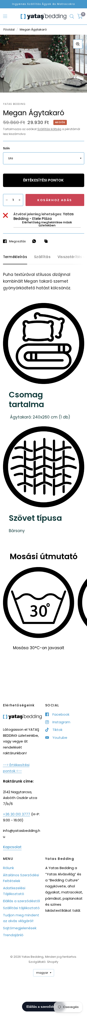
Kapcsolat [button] (12, 847)
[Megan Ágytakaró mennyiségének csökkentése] (6, 200)
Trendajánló (13, 935)
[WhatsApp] (35, 241)
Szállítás (42, 256)
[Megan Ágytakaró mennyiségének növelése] (19, 200)
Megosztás (17, 241)
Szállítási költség (49, 129)
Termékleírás (15, 256)
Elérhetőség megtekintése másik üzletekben (47, 224)
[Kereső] (72, 16)
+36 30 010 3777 (16, 814)
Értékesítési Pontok (43, 180)
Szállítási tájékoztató (21, 907)
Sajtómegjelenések (19, 928)
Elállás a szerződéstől (21, 900)
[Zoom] (77, 44)
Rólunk (8, 867)
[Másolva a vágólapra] (47, 241)
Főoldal (9, 29)
